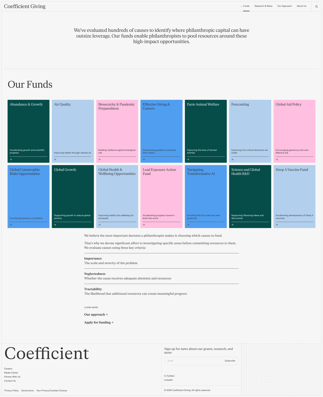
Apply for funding (97, 322)
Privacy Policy (12, 390)
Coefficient (46, 353)
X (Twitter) (169, 376)
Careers (8, 369)
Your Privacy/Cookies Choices (51, 390)
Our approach (95, 315)
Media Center (11, 373)
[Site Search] (316, 6)
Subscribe (230, 360)
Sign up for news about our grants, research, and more (198, 351)
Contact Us (10, 381)
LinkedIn (168, 380)
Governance (27, 390)
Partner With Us (12, 377)
